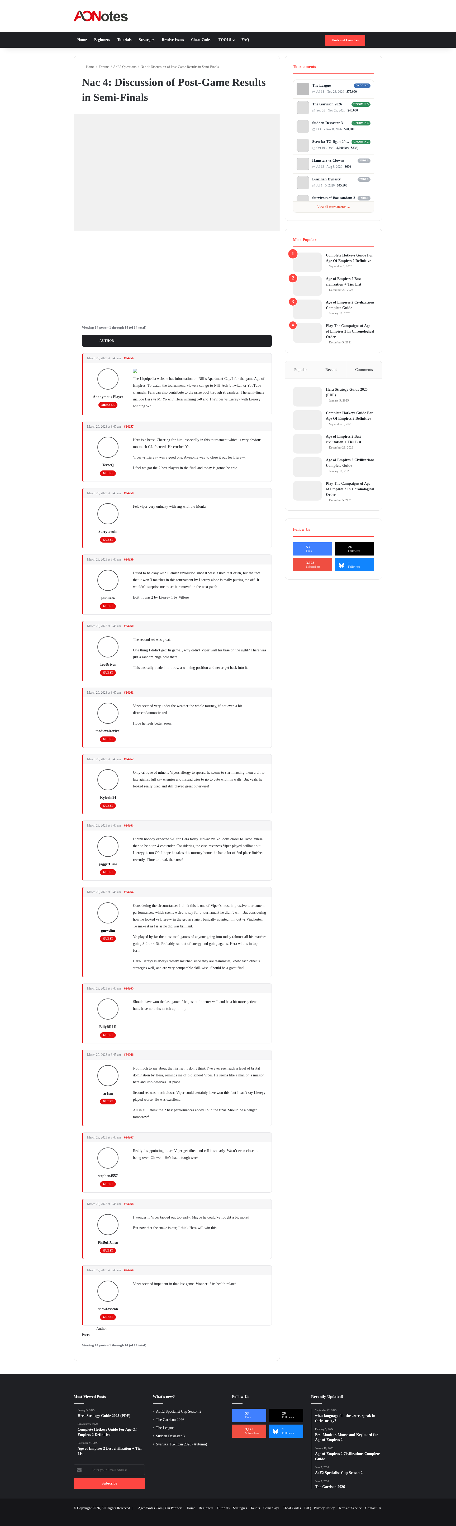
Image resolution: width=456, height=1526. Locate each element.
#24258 (129, 493)
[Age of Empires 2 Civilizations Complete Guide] (307, 309)
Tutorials (124, 40)
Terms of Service (350, 1508)
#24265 (129, 988)
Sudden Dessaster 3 (327, 123)
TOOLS (224, 40)
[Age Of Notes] (101, 16)
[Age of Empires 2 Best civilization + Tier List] (307, 286)
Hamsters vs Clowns (328, 160)
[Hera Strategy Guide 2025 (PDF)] (307, 397)
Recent (331, 369)
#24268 (129, 1204)
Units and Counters (345, 40)
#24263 (129, 825)
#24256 (129, 358)
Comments (364, 369)
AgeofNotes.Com (150, 1508)
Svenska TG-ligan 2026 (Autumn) (331, 142)
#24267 (129, 1137)
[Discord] (363, 92)
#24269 (129, 1270)
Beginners (102, 40)
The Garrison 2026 (327, 104)
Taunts (255, 1508)
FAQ (245, 40)
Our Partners (173, 1508)
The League (321, 85)
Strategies (146, 40)
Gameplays (271, 1508)
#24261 (129, 692)
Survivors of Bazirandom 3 (333, 198)
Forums (104, 67)
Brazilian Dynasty (326, 179)
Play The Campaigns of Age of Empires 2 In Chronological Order (350, 331)
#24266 (129, 1055)
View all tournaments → (333, 207)
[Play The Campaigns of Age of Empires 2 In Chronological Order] (307, 333)
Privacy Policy (324, 1508)
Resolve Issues (173, 40)
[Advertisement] (177, 275)
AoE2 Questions (124, 67)
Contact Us (373, 1508)
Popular (300, 369)
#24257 (129, 426)
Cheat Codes (201, 40)
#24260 (129, 626)
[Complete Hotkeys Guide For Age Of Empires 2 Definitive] (307, 262)
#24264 (129, 892)
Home (82, 40)
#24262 (129, 759)
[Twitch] (368, 92)
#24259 (129, 559)
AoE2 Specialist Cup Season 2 (178, 1411)
